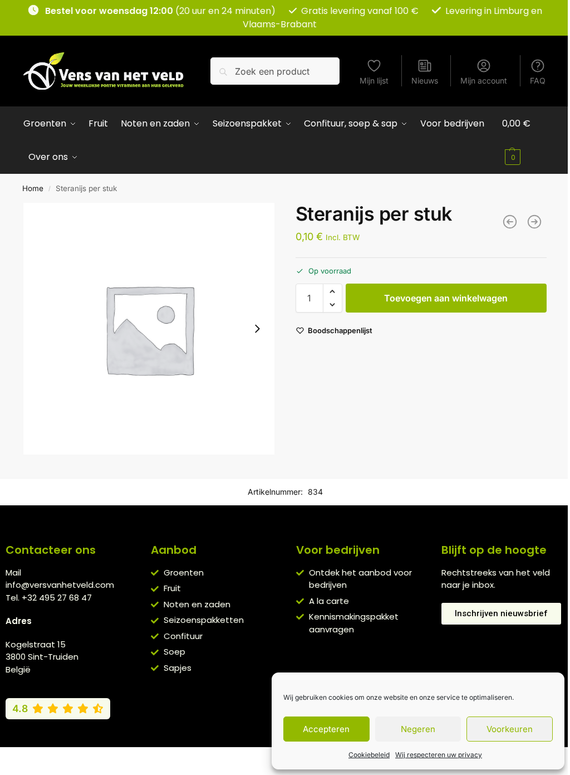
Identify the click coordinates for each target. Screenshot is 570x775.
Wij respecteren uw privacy (438, 754)
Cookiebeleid (369, 754)
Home (32, 188)
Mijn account (483, 80)
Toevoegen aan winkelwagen (446, 298)
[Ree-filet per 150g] (510, 221)
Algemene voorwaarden (190, 758)
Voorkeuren (510, 729)
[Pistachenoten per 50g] (534, 221)
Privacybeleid (268, 758)
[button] (524, 140)
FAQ (538, 80)
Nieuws (424, 80)
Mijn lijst (374, 80)
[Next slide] (257, 328)
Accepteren (326, 729)
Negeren (418, 729)
